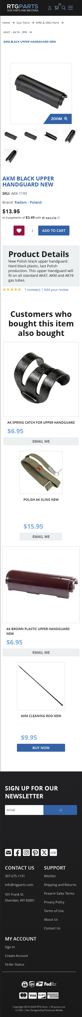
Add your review (56, 289)
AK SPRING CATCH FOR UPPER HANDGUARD (41, 422)
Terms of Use (54, 911)
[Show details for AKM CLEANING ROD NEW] (41, 686)
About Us (51, 919)
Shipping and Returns (60, 885)
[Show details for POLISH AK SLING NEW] (41, 472)
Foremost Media (54, 1010)
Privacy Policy (54, 902)
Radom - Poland (28, 202)
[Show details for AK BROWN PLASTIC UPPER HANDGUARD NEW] (41, 585)
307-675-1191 (15, 876)
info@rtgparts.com (19, 885)
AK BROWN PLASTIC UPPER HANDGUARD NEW (38, 631)
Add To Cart (53, 230)
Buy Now (41, 747)
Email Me (41, 441)
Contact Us (52, 928)
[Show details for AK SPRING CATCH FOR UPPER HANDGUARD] (41, 379)
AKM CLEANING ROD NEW (41, 716)
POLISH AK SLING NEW (41, 499)
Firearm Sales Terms (59, 893)
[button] (41, 218)
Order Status (14, 964)
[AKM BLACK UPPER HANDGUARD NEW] (10, 136)
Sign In (10, 947)
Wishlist (50, 876)
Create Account (16, 956)
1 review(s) (32, 289)
